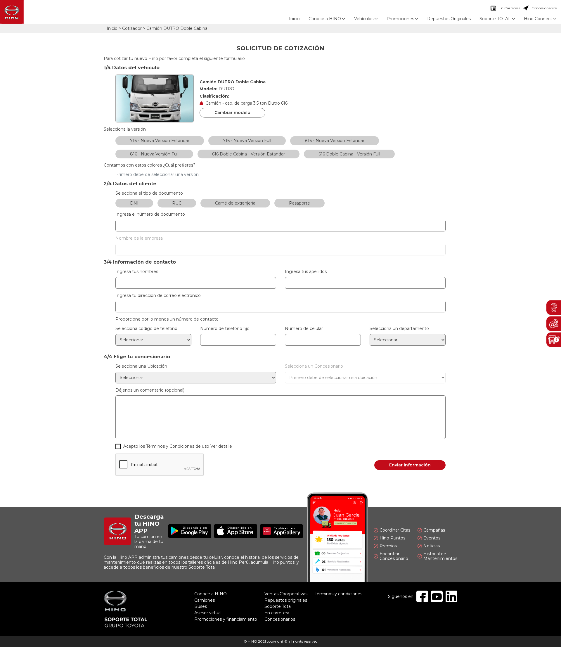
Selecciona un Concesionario (314, 366)
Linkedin (451, 596)
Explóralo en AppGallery (281, 531)
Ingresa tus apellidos (306, 271)
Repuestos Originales (449, 18)
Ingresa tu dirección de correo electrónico (158, 295)
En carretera (276, 612)
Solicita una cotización (553, 339)
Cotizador (132, 28)
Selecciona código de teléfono (146, 328)
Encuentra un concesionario (553, 307)
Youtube (437, 596)
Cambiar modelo (232, 112)
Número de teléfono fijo (225, 328)
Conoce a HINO (210, 593)
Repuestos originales (285, 600)
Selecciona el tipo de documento (149, 193)
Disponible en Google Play (189, 531)
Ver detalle (221, 446)
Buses (200, 606)
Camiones (204, 600)
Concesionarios (540, 8)
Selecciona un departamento (399, 328)
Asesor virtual (207, 612)
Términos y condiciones (338, 593)
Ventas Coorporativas (285, 593)
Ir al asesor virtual (553, 323)
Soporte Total (278, 606)
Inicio (294, 18)
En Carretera (505, 8)
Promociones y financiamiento (225, 619)
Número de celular (304, 328)
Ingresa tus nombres (136, 271)
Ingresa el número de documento (150, 214)
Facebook (422, 596)
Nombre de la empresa (139, 238)
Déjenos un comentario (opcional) (149, 390)
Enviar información (410, 465)
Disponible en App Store (235, 531)
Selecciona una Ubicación (141, 366)
